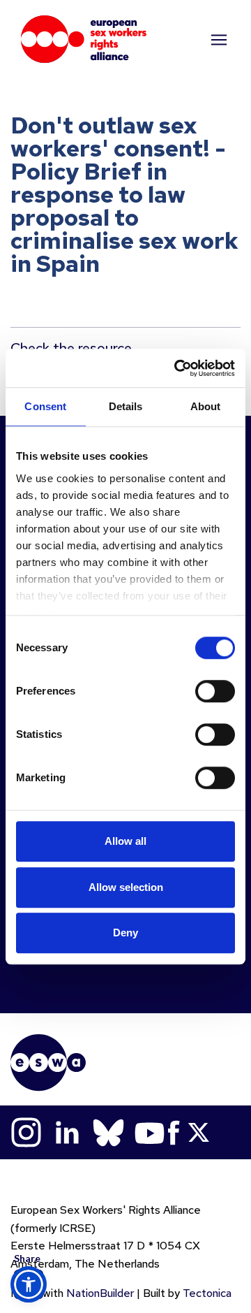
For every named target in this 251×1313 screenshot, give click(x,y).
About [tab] (205, 406)
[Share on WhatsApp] (28, 1255)
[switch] (215, 691)
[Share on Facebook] (28, 1220)
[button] (28, 1284)
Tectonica (207, 1293)
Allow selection (126, 887)
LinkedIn (67, 1132)
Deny (125, 932)
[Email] (28, 1151)
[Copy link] (28, 1116)
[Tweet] (28, 1185)
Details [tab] (126, 406)
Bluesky (108, 1132)
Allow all (125, 841)
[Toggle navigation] (218, 39)
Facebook (174, 1132)
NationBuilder (100, 1293)
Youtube (149, 1132)
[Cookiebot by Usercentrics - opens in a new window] (177, 368)
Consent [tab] (45, 406)
